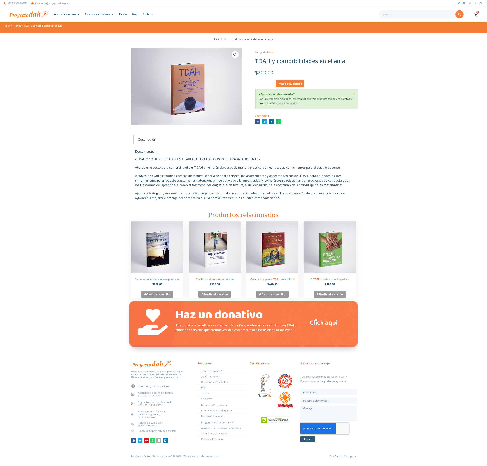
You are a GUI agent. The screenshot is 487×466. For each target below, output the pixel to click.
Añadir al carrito (290, 84)
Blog (134, 14)
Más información (288, 103)
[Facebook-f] (453, 3)
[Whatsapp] (469, 3)
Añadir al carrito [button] (157, 294)
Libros (226, 39)
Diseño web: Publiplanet (344, 456)
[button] (235, 54)
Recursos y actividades (97, 14)
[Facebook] (133, 440)
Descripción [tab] (147, 139)
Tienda (122, 14)
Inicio (8, 25)
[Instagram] (475, 3)
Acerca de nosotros (65, 14)
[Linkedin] (480, 3)
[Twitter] (458, 3)
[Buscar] (459, 14)
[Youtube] (464, 3)
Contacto (148, 14)
